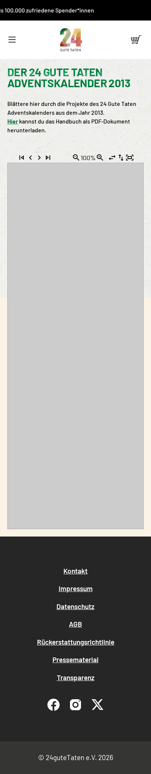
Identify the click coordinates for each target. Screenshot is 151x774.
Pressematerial (75, 659)
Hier (12, 121)
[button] (12, 39)
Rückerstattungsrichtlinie (75, 642)
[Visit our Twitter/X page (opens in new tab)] (97, 704)
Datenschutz (75, 606)
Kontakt (75, 571)
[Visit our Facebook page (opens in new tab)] (53, 704)
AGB (75, 624)
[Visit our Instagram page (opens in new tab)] (75, 704)
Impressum (76, 588)
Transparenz (76, 677)
